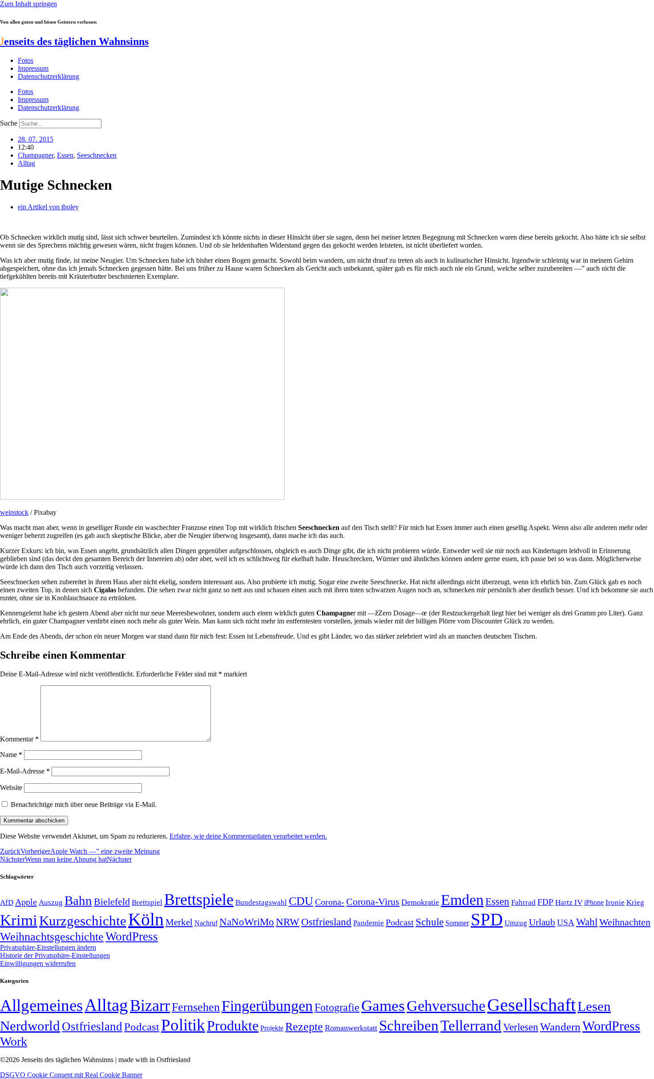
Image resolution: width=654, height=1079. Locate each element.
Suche (8, 123)
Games (383, 1005)
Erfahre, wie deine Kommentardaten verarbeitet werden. (248, 836)
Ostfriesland (326, 922)
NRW (287, 922)
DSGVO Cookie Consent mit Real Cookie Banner (71, 1075)
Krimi (18, 920)
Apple (26, 902)
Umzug (516, 923)
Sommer (457, 923)
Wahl (586, 922)
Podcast (400, 922)
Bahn (78, 900)
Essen (65, 155)
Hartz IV (568, 902)
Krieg (635, 902)
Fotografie (337, 1007)
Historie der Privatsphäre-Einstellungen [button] (55, 955)
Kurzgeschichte (82, 920)
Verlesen (520, 1027)
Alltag (26, 163)
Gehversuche (446, 1006)
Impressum (33, 68)
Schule (430, 922)
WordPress (131, 936)
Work (13, 1041)
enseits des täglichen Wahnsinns (74, 41)
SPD (487, 919)
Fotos (25, 60)
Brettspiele (199, 899)
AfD (6, 902)
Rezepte (304, 1026)
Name (11, 754)
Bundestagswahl (261, 902)
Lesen (594, 1006)
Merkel (179, 922)
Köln (146, 919)
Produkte (232, 1026)
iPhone (594, 903)
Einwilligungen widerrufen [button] (38, 963)
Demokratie (420, 902)
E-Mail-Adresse (25, 771)
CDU (301, 901)
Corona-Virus (373, 901)
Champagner (35, 155)
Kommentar (19, 739)
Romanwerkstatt (351, 1027)
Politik (183, 1025)
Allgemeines (41, 1005)
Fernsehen (196, 1007)
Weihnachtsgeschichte (52, 936)
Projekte (271, 1028)
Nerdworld (30, 1026)
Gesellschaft (531, 1005)
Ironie (615, 902)
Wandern (560, 1027)
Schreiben (409, 1026)
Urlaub (542, 922)
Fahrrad (523, 902)
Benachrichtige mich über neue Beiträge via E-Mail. (84, 804)
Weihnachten (624, 922)
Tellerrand (470, 1026)
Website (11, 787)
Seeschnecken (97, 155)
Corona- (329, 902)
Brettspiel (147, 902)
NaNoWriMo (246, 922)
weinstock (14, 512)
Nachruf (206, 923)
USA (565, 922)
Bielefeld (112, 901)
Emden (462, 900)
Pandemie (368, 923)
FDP (545, 902)
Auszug (51, 902)
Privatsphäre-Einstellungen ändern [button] (48, 947)
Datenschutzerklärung (48, 76)
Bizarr (150, 1005)
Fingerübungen (267, 1006)
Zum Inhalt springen (28, 4)
